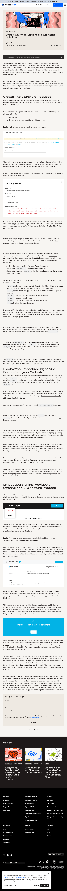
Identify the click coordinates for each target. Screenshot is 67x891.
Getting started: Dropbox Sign (55, 813)
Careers (49, 829)
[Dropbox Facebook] (8, 855)
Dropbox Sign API (8, 803)
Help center (50, 800)
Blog (7, 31)
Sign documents (29, 803)
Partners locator (29, 832)
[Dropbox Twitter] (4, 855)
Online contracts (29, 810)
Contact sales (50, 803)
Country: (7, 707)
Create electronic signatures (33, 813)
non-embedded (8, 258)
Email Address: (8, 700)
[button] (49, 5)
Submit (33, 722)
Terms (48, 832)
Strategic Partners (30, 829)
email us (60, 665)
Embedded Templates (29, 460)
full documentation (49, 685)
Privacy (49, 835)
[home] (8, 5)
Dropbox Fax (6, 807)
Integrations (6, 810)
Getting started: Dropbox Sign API (55, 817)
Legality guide (7, 839)
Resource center (7, 835)
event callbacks (26, 164)
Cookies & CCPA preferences (55, 810)
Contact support (51, 807)
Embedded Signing (27, 665)
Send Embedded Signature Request (28, 266)
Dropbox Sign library (50, 271)
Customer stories (8, 832)
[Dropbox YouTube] (11, 855)
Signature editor (29, 817)
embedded (53, 256)
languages (15, 224)
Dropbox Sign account (11, 102)
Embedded (7, 344)
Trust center (6, 842)
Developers (12, 31)
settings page (14, 105)
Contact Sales (40, 5)
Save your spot (54, 1)
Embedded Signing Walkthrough (32, 437)
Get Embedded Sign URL (37, 268)
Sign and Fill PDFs (30, 807)
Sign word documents (31, 820)
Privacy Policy (34, 717)
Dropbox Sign (7, 800)
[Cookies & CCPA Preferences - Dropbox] (26, 880)
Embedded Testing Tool (29, 540)
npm (58, 405)
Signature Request (27, 327)
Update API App (32, 462)
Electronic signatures (31, 800)
